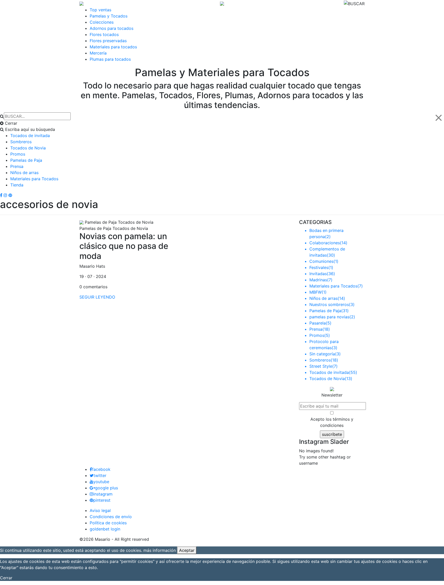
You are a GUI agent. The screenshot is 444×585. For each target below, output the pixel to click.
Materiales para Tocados (34, 178)
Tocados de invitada (30, 135)
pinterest (101, 500)
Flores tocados (104, 34)
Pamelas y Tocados (108, 16)
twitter (100, 475)
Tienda (16, 184)
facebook (101, 469)
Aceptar (187, 550)
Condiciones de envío (111, 516)
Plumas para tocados (110, 59)
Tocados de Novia (28, 147)
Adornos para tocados (111, 28)
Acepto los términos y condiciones (331, 422)
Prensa (16, 166)
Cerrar (6, 577)
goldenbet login (105, 529)
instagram (103, 494)
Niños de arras (24, 172)
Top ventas (100, 9)
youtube (101, 481)
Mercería (98, 53)
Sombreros (21, 141)
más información (159, 550)
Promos (17, 154)
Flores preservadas (108, 40)
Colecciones (102, 22)
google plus (106, 487)
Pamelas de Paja (26, 160)
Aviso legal (100, 510)
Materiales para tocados (113, 46)
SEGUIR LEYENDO (97, 297)
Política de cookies (108, 522)
